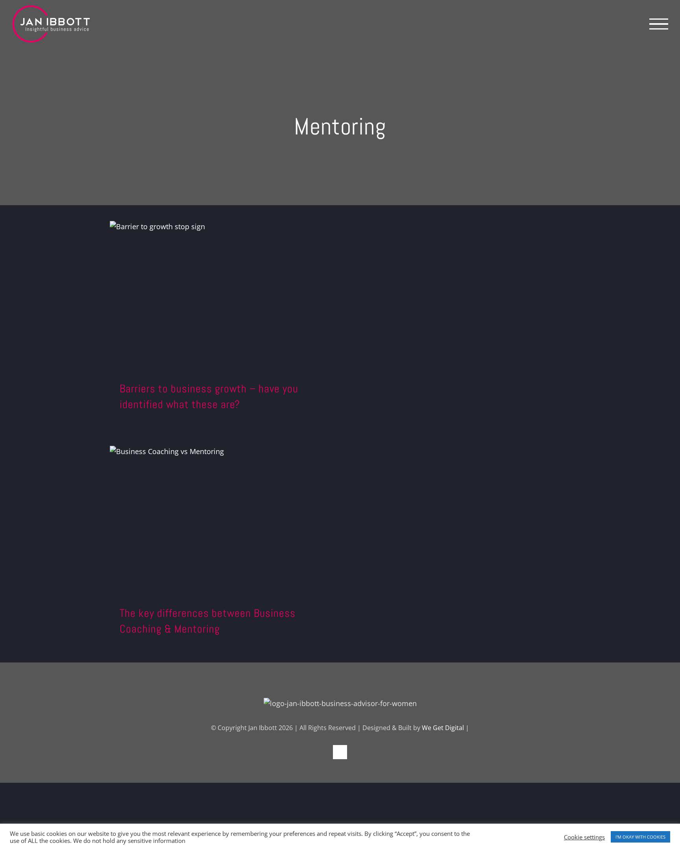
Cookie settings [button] (584, 837)
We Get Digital (443, 727)
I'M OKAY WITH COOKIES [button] (640, 837)
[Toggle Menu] (659, 24)
